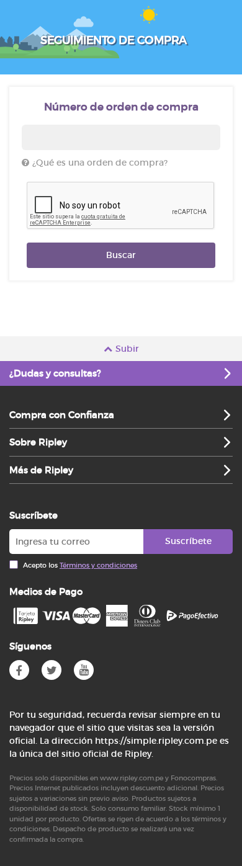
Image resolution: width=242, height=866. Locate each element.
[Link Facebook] (19, 670)
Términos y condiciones (98, 565)
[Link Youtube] (84, 670)
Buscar (121, 255)
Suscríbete (188, 541)
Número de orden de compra (121, 107)
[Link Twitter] (51, 670)
